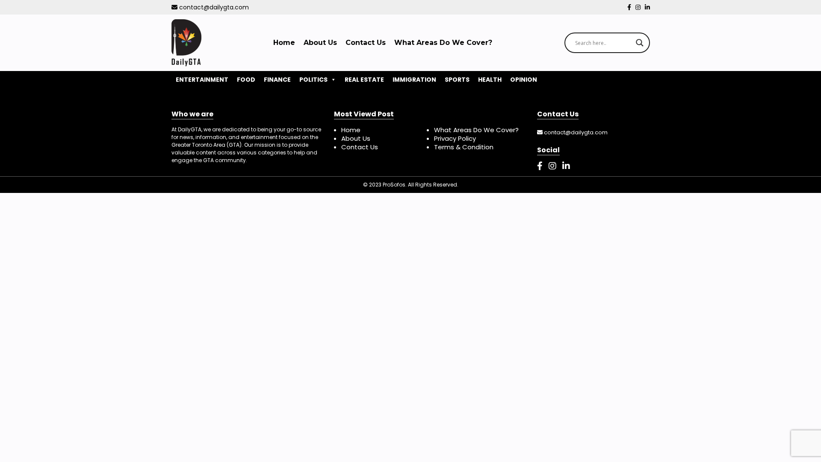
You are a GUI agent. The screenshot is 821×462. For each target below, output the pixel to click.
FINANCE (277, 79)
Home (284, 42)
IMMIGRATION (414, 79)
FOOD (246, 79)
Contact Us (366, 42)
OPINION (523, 79)
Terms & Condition (463, 146)
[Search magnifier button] (640, 43)
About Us (320, 42)
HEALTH (490, 79)
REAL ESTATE (364, 79)
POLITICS (313, 79)
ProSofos (394, 184)
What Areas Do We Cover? (443, 42)
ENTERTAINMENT (202, 79)
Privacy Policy (455, 138)
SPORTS (457, 79)
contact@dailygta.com (213, 7)
